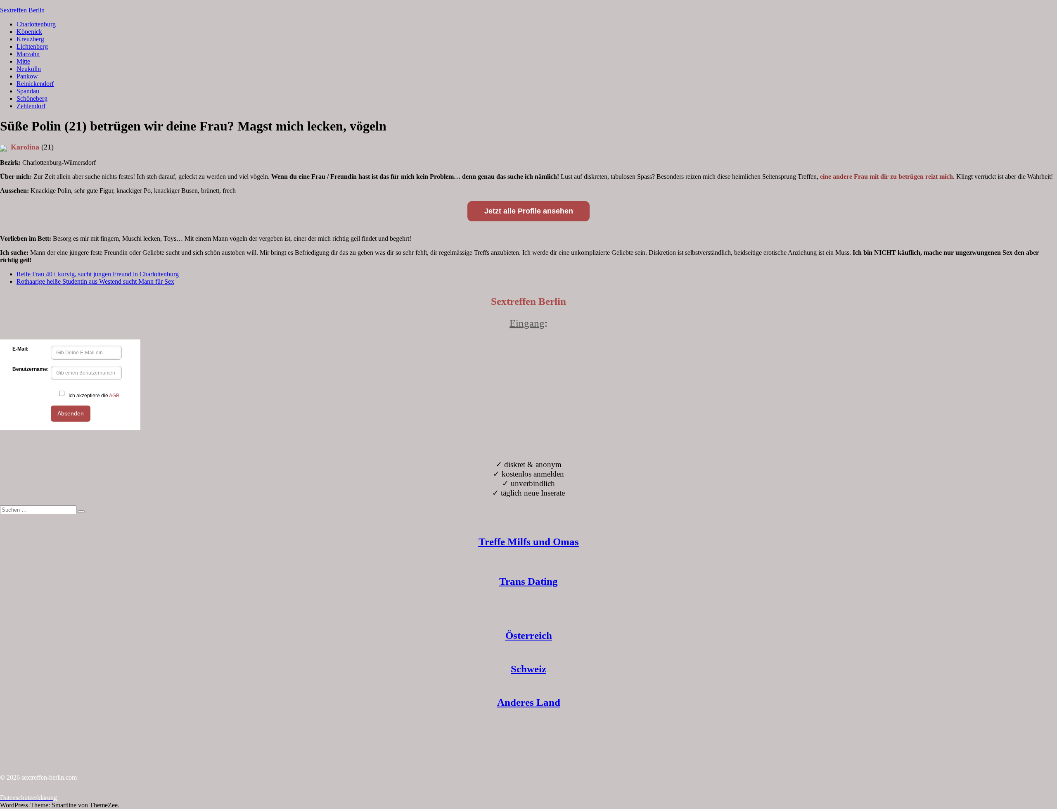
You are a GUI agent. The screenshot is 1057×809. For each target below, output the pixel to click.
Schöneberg (32, 98)
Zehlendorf (31, 105)
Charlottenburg (36, 24)
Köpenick (29, 31)
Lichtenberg (32, 46)
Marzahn (28, 53)
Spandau (28, 91)
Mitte (23, 61)
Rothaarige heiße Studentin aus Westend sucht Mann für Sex (95, 281)
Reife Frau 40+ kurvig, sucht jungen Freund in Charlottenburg (98, 274)
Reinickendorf (35, 83)
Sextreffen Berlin (22, 10)
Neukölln (29, 68)
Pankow (27, 76)
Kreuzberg (30, 39)
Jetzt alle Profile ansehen (528, 211)
